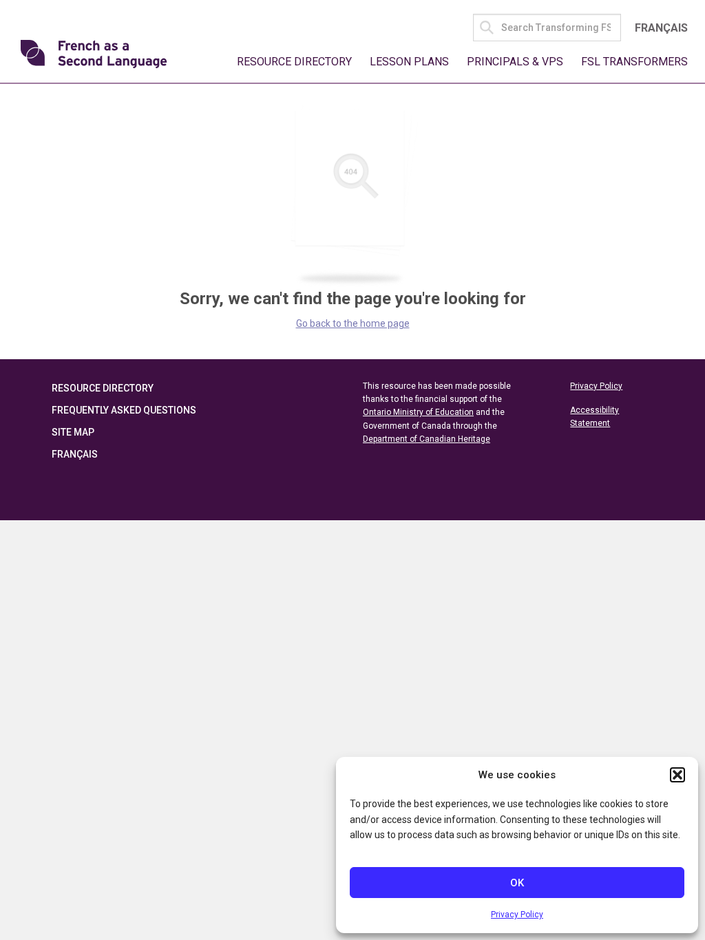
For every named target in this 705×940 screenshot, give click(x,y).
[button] (677, 775)
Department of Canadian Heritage (426, 439)
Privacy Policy (517, 914)
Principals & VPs (515, 61)
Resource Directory (294, 61)
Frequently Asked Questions (124, 410)
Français (661, 27)
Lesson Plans (409, 61)
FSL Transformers (634, 61)
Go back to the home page (353, 323)
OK (517, 883)
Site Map (73, 432)
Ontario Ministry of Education (418, 412)
